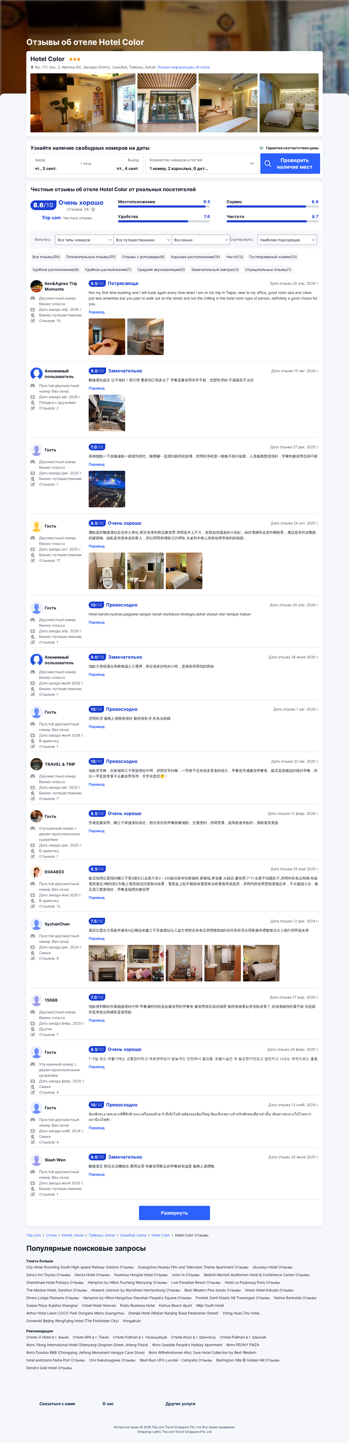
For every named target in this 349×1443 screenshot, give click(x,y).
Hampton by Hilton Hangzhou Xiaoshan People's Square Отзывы (137, 1298)
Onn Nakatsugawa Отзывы (112, 1360)
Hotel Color (161, 1235)
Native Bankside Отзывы (295, 1298)
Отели (51, 1235)
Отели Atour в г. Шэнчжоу (193, 1337)
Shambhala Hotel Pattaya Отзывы (55, 1282)
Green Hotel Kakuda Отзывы (269, 1290)
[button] (292, 8)
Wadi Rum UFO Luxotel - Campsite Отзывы (175, 1360)
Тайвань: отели (102, 1235)
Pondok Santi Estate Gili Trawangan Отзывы (233, 1298)
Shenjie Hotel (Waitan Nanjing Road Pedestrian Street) (173, 1313)
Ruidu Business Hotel (137, 1305)
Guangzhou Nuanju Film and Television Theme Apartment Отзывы (193, 1267)
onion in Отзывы (186, 1275)
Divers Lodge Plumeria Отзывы (52, 1298)
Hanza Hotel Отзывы (92, 1275)
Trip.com (33, 1235)
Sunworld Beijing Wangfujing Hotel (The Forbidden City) (72, 1321)
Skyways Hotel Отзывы (273, 1267)
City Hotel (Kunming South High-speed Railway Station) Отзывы (80, 1267)
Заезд (40, 160)
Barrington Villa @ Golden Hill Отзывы (248, 1360)
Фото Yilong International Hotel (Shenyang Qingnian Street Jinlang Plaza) (87, 1345)
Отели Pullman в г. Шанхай (243, 1337)
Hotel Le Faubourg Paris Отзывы (252, 1282)
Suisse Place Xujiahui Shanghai (52, 1305)
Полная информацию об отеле (183, 67)
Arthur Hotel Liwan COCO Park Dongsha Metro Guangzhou (75, 1313)
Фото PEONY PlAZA (242, 1345)
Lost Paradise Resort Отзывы (196, 1282)
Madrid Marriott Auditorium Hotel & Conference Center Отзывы (256, 1275)
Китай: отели (73, 1235)
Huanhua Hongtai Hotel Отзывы (141, 1275)
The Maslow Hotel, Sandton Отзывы (56, 1290)
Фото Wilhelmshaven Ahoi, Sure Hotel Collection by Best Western (202, 1352)
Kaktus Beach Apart (175, 1305)
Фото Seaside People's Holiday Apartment (187, 1345)
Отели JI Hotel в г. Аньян (47, 1337)
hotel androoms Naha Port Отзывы (55, 1360)
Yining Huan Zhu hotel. (241, 1313)
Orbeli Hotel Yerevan (99, 1305)
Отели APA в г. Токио (91, 1337)
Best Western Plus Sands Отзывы (212, 1290)
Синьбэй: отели (133, 1235)
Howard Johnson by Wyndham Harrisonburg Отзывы (135, 1290)
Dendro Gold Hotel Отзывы (49, 1368)
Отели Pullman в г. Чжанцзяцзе (140, 1337)
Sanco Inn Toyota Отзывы (48, 1275)
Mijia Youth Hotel (210, 1305)
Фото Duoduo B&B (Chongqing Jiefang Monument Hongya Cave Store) (85, 1352)
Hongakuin (132, 1321)
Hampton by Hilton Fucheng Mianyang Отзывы (127, 1282)
